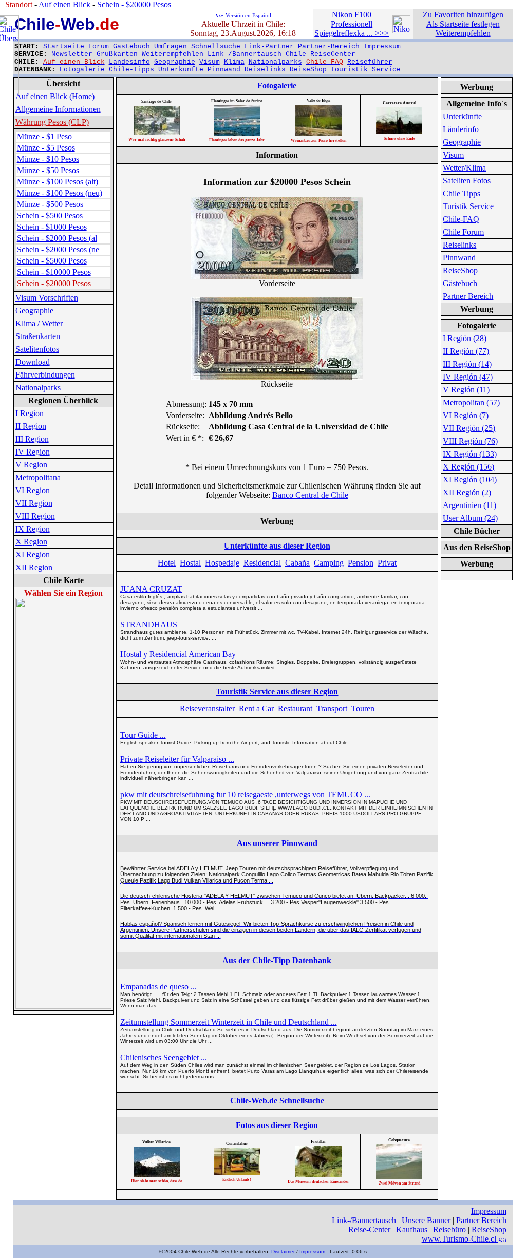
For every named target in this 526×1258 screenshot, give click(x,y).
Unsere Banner (426, 1220)
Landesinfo (129, 62)
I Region (29, 413)
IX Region (32, 528)
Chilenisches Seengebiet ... (163, 1057)
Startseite (63, 46)
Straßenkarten (37, 336)
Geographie (174, 62)
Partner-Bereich (329, 46)
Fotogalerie (82, 69)
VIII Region (35, 516)
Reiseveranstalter (207, 708)
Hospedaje (222, 562)
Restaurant (295, 708)
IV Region (32, 451)
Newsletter (71, 54)
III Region (32, 439)
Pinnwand (224, 69)
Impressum (382, 46)
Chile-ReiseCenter (320, 54)
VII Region (33, 503)
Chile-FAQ (461, 219)
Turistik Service (468, 206)
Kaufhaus (411, 1229)
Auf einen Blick (64, 4)
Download (32, 362)
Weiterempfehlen (172, 54)
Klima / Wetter (39, 323)
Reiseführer (369, 62)
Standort (18, 4)
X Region (31, 541)
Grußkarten (117, 54)
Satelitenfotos (37, 349)
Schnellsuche (215, 46)
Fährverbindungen (45, 374)
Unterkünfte (180, 69)
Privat (387, 562)
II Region (30, 426)
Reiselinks (265, 69)
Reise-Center (369, 1229)
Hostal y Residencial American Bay (178, 654)
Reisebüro (449, 1229)
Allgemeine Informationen (58, 109)
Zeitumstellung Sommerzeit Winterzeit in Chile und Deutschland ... (228, 1022)
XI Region (32, 554)
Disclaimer (283, 1251)
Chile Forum (463, 232)
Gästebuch (131, 46)
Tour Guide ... (143, 734)
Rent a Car (256, 708)
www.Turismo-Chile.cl (460, 1238)
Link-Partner (269, 46)
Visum (209, 62)
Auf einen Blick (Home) (55, 96)
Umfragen (170, 46)
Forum (98, 46)
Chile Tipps (461, 193)
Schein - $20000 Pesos (134, 4)
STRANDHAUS (148, 624)
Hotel (167, 562)
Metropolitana (38, 477)
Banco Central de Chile (310, 495)
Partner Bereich (468, 296)
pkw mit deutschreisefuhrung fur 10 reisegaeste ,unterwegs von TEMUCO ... (245, 794)
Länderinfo (461, 129)
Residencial (262, 562)
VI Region (32, 490)
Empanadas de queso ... (158, 986)
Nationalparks (275, 62)
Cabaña (297, 562)
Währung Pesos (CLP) (52, 122)
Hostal (190, 562)
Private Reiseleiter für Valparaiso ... (177, 759)
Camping (329, 562)
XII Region (33, 567)
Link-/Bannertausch (244, 54)
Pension (360, 562)
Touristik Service (366, 69)
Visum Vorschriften (46, 297)
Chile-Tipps (131, 69)
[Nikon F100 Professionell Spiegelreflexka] (401, 30)
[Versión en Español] (219, 14)
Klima (234, 62)
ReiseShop (308, 69)
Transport (331, 708)
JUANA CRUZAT (151, 589)
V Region (31, 464)
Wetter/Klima (464, 167)
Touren (362, 708)
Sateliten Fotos (467, 180)
